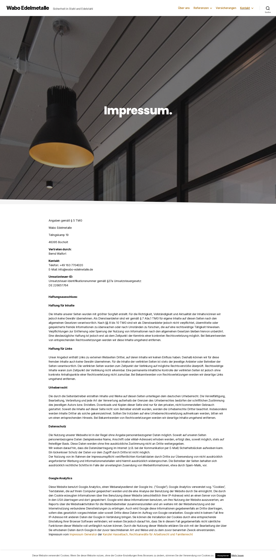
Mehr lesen (237, 555)
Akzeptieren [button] (223, 555)
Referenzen (201, 8)
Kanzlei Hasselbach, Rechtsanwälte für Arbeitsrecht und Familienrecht (148, 534)
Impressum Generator (83, 534)
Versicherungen (226, 8)
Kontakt (245, 8)
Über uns (184, 8)
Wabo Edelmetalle (27, 8)
